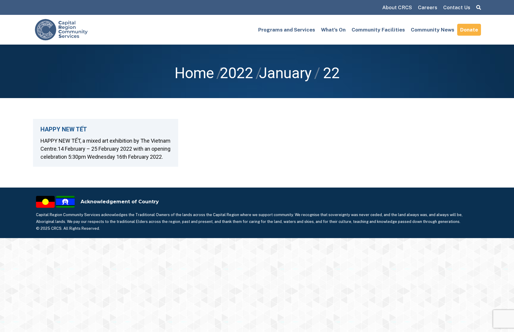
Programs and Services (286, 30)
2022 (236, 73)
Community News (432, 30)
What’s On (333, 30)
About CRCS (397, 7)
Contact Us (456, 7)
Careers (427, 7)
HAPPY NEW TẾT (63, 129)
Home (194, 73)
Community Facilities (378, 30)
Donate (469, 30)
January (285, 73)
